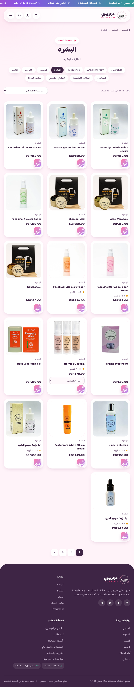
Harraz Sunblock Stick (28, 364)
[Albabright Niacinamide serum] (110, 123)
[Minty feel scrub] (110, 420)
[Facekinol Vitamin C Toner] (67, 262)
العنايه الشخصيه (81, 78)
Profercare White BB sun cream (70, 447)
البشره (57, 70)
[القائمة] (10, 15)
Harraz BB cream (74, 364)
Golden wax (34, 287)
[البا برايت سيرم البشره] (23, 420)
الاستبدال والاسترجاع (53, 646)
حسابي (126, 659)
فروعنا (127, 646)
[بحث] (36, 15)
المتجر (114, 29)
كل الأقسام (116, 70)
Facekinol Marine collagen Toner (112, 289)
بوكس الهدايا (34, 78)
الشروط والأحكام (55, 652)
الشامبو (29, 70)
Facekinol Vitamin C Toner (69, 287)
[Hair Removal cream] (110, 339)
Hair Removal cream (116, 364)
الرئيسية (126, 29)
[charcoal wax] (67, 194)
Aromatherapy (95, 70)
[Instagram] (127, 602)
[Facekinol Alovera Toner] (23, 194)
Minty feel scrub (118, 445)
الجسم (43, 70)
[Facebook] (118, 602)
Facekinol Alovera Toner (26, 219)
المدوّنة (126, 634)
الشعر (15, 70)
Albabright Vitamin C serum (24, 148)
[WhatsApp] (101, 602)
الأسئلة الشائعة (55, 640)
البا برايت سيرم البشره (29, 445)
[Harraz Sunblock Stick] (23, 339)
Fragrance (74, 70)
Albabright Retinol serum (69, 148)
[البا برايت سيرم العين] (110, 493)
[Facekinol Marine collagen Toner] (110, 262)
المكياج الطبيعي (57, 78)
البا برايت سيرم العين (116, 518)
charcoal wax (77, 219)
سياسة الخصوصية (53, 659)
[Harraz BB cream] (67, 339)
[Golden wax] (23, 262)
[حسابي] (27, 15)
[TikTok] (110, 602)
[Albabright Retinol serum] (67, 123)
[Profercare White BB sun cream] (67, 420)
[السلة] (19, 15)
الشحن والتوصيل (54, 628)
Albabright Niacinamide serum (114, 150)
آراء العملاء (124, 652)
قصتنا (127, 640)
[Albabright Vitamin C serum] (23, 123)
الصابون (101, 78)
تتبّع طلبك (58, 634)
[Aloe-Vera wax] (110, 194)
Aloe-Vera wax (119, 219)
